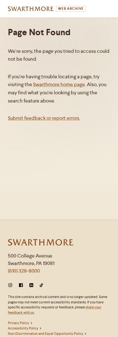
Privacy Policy (18, 323)
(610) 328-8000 (24, 271)
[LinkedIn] (31, 285)
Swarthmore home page (59, 84)
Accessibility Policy (23, 328)
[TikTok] (41, 285)
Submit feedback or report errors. (44, 118)
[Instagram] (11, 285)
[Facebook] (21, 285)
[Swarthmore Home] (41, 243)
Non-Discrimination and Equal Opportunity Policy (45, 333)
